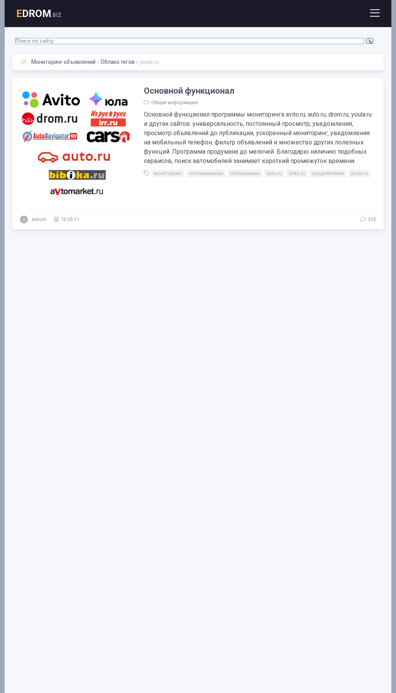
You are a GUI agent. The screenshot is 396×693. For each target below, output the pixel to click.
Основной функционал (189, 91)
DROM (38, 13)
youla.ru (359, 173)
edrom (39, 219)
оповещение (244, 173)
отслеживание (206, 173)
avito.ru (297, 173)
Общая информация (174, 102)
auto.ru (274, 173)
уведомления (328, 173)
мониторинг (168, 173)
